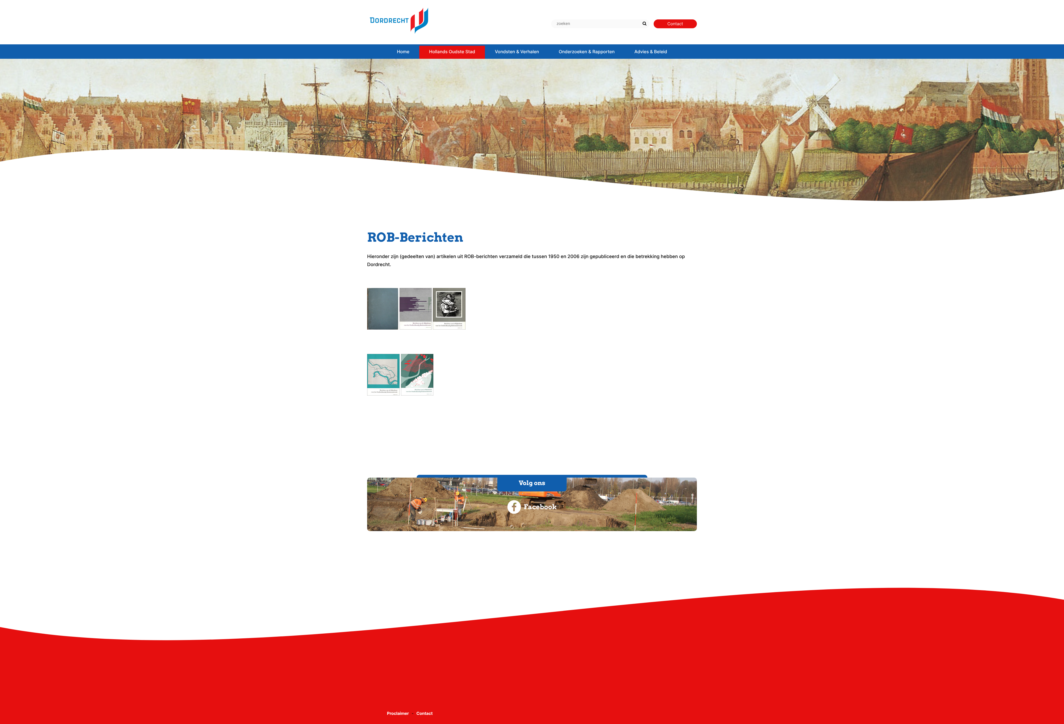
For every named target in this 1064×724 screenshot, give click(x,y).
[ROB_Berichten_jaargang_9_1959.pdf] (382, 328)
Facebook (540, 507)
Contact (424, 713)
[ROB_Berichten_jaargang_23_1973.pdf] (416, 328)
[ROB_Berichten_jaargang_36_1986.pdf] (383, 394)
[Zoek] (644, 23)
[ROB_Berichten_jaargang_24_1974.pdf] (449, 328)
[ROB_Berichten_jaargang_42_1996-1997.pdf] (417, 394)
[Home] (399, 36)
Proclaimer (398, 713)
